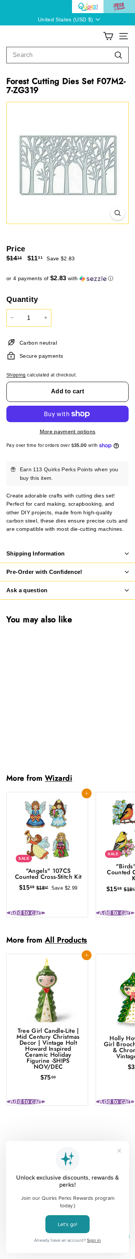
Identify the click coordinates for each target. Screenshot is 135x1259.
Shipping (16, 375)
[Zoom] (117, 213)
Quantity (22, 299)
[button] (67, 278)
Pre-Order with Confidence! (44, 572)
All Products (66, 940)
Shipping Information (35, 553)
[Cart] (108, 36)
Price (16, 249)
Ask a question (26, 590)
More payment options (68, 432)
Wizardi (58, 778)
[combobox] (67, 55)
